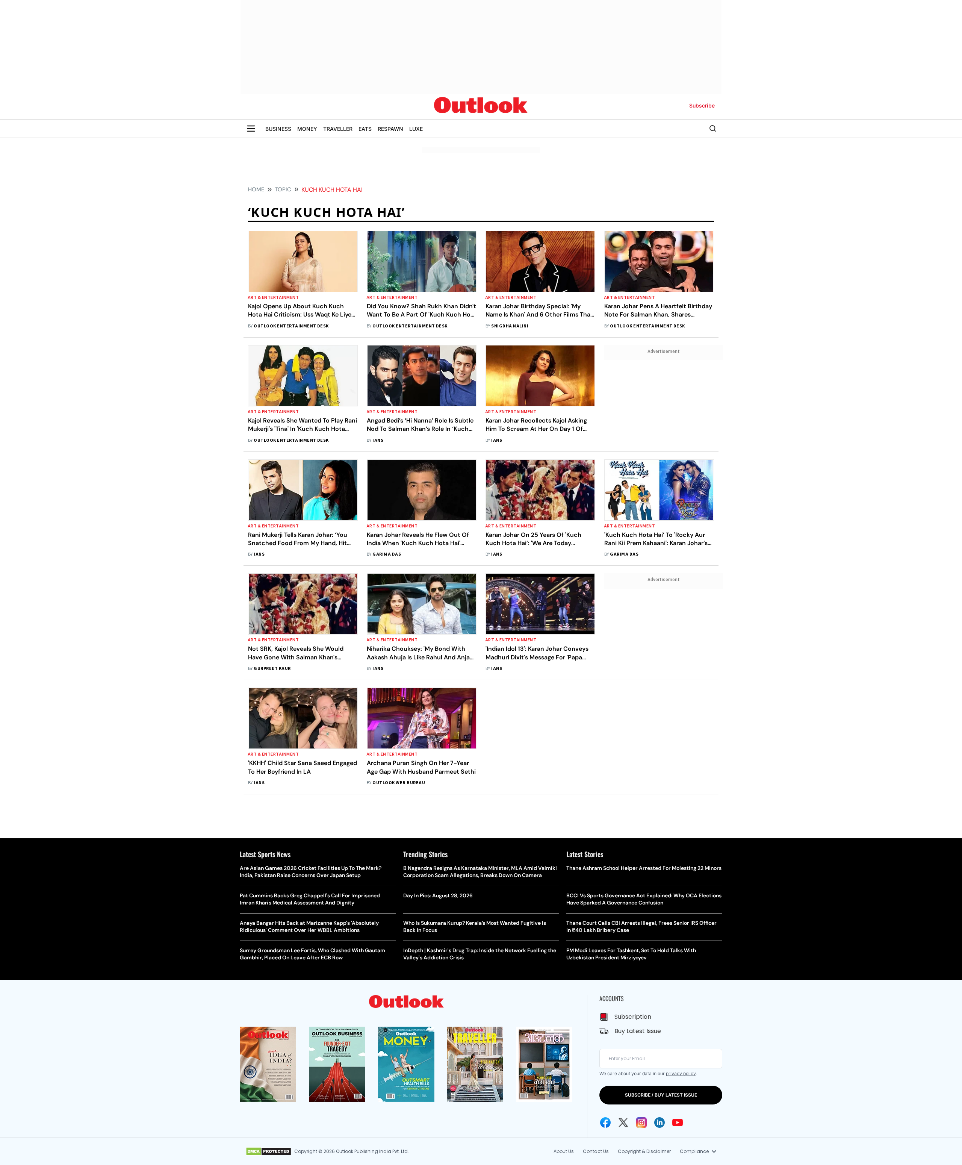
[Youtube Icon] (678, 1123)
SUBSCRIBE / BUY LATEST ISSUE (661, 1095)
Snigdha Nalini (509, 326)
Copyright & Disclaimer (644, 1151)
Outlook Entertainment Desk (291, 326)
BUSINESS (278, 129)
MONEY (307, 129)
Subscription (632, 1016)
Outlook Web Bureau (398, 783)
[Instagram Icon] (641, 1123)
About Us (564, 1151)
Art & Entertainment (273, 297)
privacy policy (681, 1073)
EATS (365, 129)
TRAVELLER (337, 129)
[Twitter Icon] (623, 1123)
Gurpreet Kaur (272, 668)
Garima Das (386, 554)
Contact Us (596, 1151)
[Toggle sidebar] (251, 128)
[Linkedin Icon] (659, 1123)
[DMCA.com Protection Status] (268, 1151)
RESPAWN (390, 129)
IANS (377, 440)
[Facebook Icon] (605, 1123)
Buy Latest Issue (637, 1031)
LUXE (416, 129)
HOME (256, 189)
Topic (283, 189)
